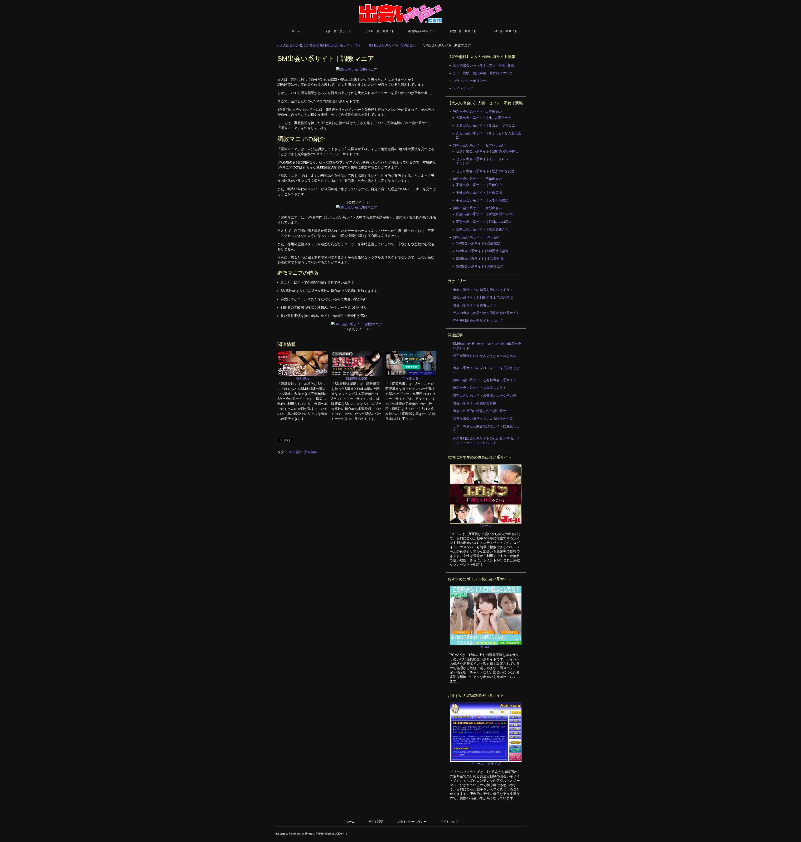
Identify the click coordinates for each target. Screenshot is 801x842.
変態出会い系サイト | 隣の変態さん (482, 229)
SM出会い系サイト (504, 31)
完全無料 (310, 452)
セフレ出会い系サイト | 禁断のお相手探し (487, 151)
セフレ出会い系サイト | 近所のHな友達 (485, 171)
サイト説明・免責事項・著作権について (483, 73)
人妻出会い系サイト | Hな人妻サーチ (483, 117)
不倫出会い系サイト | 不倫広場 (479, 192)
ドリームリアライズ (486, 763)
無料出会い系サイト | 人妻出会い (477, 111)
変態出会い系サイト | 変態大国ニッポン (485, 214)
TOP (321, 45)
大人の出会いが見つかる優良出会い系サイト (486, 313)
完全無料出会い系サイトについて (478, 320)
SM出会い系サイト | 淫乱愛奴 (478, 243)
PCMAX (486, 647)
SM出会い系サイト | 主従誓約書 (480, 258)
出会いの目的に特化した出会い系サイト (483, 411)
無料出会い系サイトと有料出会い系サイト (484, 380)
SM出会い (294, 452)
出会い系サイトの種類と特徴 (474, 403)
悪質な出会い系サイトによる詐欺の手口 (483, 418)
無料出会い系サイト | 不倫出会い (477, 179)
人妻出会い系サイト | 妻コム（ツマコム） (487, 125)
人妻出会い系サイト (338, 31)
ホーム (296, 31)
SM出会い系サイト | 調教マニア (480, 266)
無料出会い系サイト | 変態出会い (477, 208)
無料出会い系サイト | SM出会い (476, 237)
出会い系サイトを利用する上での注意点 (483, 297)
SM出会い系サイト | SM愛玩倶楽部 (482, 251)
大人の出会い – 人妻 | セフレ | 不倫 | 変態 (483, 65)
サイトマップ (463, 88)
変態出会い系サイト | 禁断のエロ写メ (484, 222)
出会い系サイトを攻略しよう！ (476, 305)
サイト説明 (376, 821)
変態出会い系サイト (463, 31)
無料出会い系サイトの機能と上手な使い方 (484, 395)
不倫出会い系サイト (421, 31)
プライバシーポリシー (469, 81)
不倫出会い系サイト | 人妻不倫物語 (482, 200)
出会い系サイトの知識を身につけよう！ (483, 290)
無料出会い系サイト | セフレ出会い (479, 145)
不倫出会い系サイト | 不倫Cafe (479, 185)
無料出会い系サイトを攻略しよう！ (479, 388)
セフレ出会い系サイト (379, 31)
